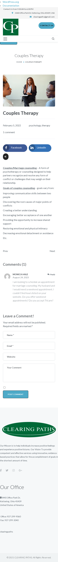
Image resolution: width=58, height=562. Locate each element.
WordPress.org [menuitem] (11, 1)
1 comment (9, 132)
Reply (52, 274)
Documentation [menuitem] (11, 5)
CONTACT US (46, 25)
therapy (46, 125)
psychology (35, 125)
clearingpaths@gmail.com (44, 17)
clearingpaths (6, 531)
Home (19, 62)
